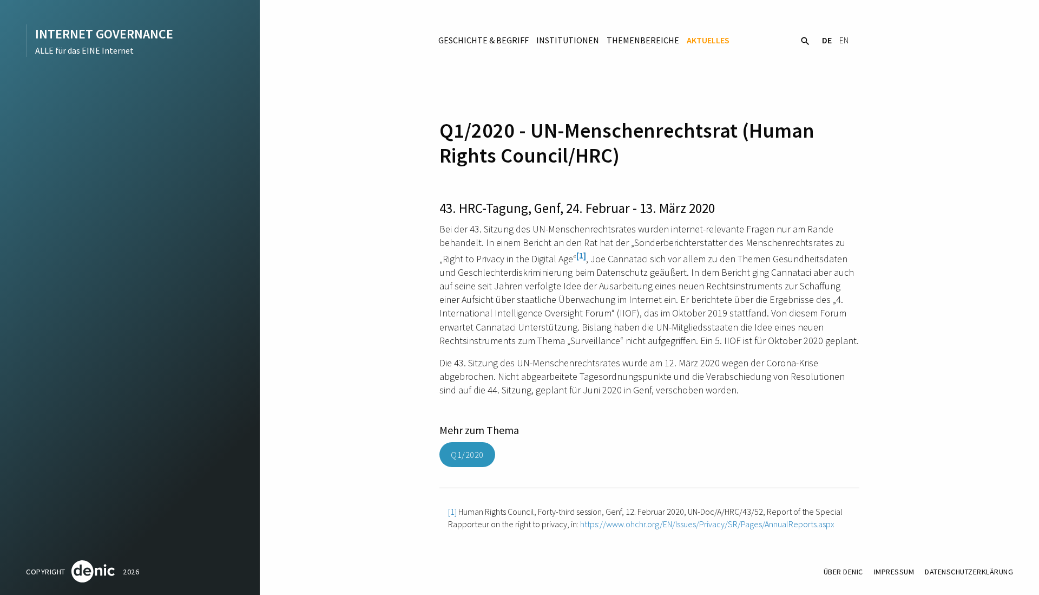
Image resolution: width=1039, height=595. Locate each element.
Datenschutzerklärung (969, 572)
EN (844, 40)
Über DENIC (843, 572)
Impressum (894, 572)
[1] (581, 255)
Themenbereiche (643, 40)
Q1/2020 (467, 454)
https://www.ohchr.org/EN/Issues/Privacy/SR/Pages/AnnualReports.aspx (707, 524)
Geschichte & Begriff (483, 40)
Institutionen (567, 40)
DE (827, 40)
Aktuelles (708, 40)
